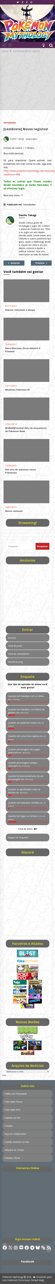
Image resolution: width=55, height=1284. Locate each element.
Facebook (27, 1261)
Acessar (12, 637)
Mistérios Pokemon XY (17, 389)
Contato (9, 1125)
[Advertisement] (27, 83)
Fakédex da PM (12, 1117)
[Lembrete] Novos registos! (26, 129)
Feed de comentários (18, 653)
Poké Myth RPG (12, 1109)
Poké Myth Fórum (13, 1101)
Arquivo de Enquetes (18, 837)
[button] (43, 45)
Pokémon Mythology (12, 1277)
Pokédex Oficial (12, 1157)
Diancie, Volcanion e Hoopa (20, 309)
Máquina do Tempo (14, 1149)
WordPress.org (15, 661)
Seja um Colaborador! (15, 1133)
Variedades (10, 122)
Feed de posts (15, 645)
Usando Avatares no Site (17, 1141)
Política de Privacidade (16, 1093)
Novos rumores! (14, 511)
